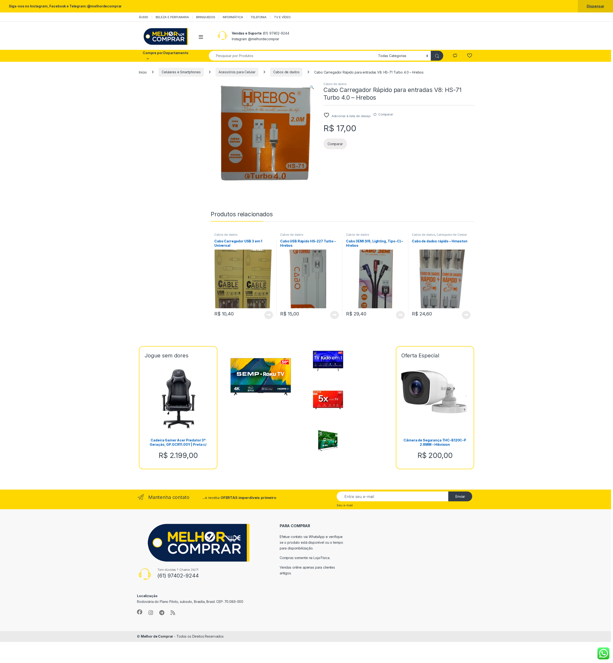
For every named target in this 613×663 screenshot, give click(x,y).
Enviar (460, 496)
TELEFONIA (258, 17)
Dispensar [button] (595, 6)
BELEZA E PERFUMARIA (172, 17)
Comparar (385, 114)
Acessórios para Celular (237, 72)
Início (143, 72)
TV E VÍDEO (282, 17)
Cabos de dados (286, 72)
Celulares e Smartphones (181, 72)
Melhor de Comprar (157, 636)
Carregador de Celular (452, 234)
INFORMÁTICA (233, 17)
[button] (312, 87)
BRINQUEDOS (205, 17)
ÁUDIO (143, 17)
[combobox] (292, 56)
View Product (267, 315)
